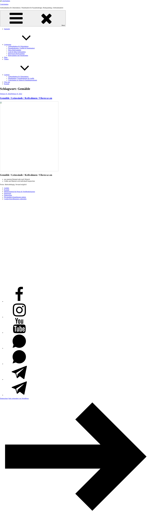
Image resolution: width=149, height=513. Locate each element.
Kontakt (6, 84)
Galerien (7, 75)
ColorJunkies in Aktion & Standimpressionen (22, 80)
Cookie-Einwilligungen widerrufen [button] (15, 199)
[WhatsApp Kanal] (19, 364)
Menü (63, 25)
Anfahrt (6, 188)
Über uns (7, 82)
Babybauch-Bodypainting (16, 54)
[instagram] (19, 317)
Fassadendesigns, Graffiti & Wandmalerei (21, 48)
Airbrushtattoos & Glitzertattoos (18, 46)
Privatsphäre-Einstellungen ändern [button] (15, 197)
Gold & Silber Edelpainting (17, 52)
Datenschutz (8, 195)
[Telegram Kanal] (19, 395)
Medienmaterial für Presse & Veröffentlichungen (19, 191)
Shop (5, 57)
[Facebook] (19, 301)
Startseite (7, 29)
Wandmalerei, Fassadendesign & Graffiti (21, 78)
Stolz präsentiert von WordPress (18, 398)
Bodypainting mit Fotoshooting (18, 55)
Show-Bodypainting (14, 50)
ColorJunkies (4, 4)
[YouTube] (19, 332)
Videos (6, 59)
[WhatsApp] (19, 348)
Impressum (7, 193)
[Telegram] (19, 379)
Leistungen (7, 44)
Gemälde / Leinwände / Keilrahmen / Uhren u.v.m (26, 98)
